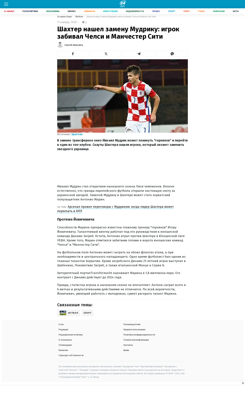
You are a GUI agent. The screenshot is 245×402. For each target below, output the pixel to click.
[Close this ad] (242, 383)
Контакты (128, 345)
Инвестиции (110, 11)
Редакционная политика (70, 334)
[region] (122, 394)
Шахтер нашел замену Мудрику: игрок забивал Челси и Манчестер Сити (121, 16)
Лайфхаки (219, 11)
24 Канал (9, 11)
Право (156, 11)
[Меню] (6, 4)
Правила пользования (134, 329)
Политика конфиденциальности (139, 334)
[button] (73, 54)
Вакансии (63, 350)
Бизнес (72, 11)
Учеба (201, 11)
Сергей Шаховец (73, 45)
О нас (61, 324)
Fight (187, 11)
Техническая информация (136, 340)
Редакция (63, 329)
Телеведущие (65, 345)
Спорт (171, 11)
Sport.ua (76, 134)
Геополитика (30, 11)
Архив (126, 350)
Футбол (79, 16)
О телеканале (65, 340)
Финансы (89, 11)
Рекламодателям (131, 324)
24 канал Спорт (64, 16)
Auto (236, 11)
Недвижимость (135, 11)
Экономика (53, 11)
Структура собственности (71, 355)
